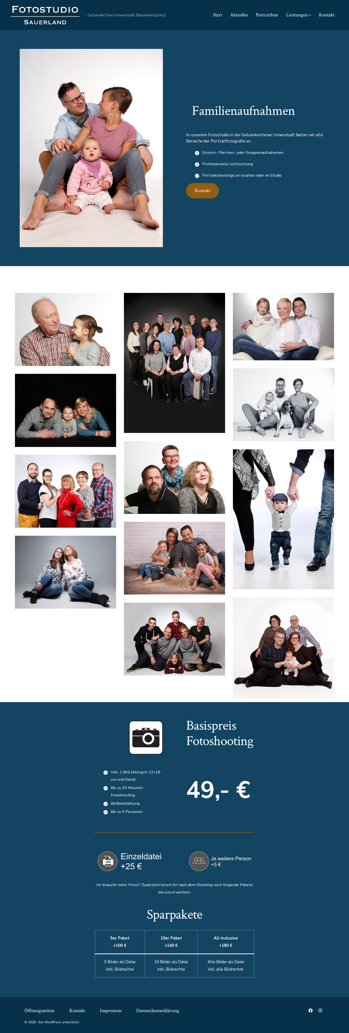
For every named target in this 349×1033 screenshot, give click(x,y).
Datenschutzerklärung (157, 1010)
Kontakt (327, 15)
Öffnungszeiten (39, 1010)
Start (217, 15)
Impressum (111, 1010)
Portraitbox (267, 15)
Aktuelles (239, 15)
